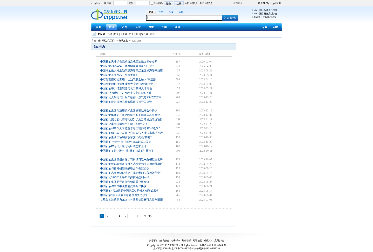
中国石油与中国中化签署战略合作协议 (123, 186)
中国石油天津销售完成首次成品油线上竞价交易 (128, 61)
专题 (264, 27)
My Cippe (270, 3)
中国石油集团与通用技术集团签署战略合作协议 (128, 110)
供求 (151, 27)
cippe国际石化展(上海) (265, 13)
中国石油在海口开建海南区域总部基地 (123, 146)
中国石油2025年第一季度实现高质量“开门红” (127, 66)
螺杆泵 (144, 34)
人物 (275, 27)
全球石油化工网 (106, 40)
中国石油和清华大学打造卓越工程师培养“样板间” (130, 128)
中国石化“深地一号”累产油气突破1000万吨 (126, 92)
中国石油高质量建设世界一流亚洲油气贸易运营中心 (131, 172)
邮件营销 (186, 240)
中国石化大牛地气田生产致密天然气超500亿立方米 (130, 97)
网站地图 (197, 240)
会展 (181, 12)
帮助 (278, 3)
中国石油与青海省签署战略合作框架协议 (124, 168)
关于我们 (154, 240)
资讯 (150, 12)
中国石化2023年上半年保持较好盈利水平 (124, 177)
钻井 (131, 34)
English (96, 3)
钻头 (116, 34)
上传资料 (260, 3)
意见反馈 (219, 240)
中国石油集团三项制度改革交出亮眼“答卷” (126, 137)
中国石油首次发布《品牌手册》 (119, 75)
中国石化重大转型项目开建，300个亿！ (124, 124)
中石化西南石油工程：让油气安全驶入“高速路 (128, 79)
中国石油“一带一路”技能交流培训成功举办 (126, 141)
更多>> (153, 34)
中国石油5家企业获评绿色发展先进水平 (124, 195)
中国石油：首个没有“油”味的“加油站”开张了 (127, 150)
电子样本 (175, 240)
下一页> (148, 216)
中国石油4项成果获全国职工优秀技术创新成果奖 (129, 190)
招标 (164, 27)
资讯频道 (123, 40)
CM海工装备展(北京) (265, 17)
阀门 (137, 34)
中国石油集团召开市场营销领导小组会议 (124, 181)
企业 (171, 12)
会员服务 (164, 240)
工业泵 (123, 34)
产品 (161, 12)
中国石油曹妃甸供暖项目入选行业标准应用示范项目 (131, 163)
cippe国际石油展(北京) (265, 10)
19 (138, 216)
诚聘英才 (208, 240)
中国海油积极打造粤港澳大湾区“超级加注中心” (128, 84)
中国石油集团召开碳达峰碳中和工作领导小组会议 (130, 115)
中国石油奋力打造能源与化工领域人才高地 (126, 88)
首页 (98, 27)
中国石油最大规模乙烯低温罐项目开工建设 (126, 101)
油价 (110, 34)
